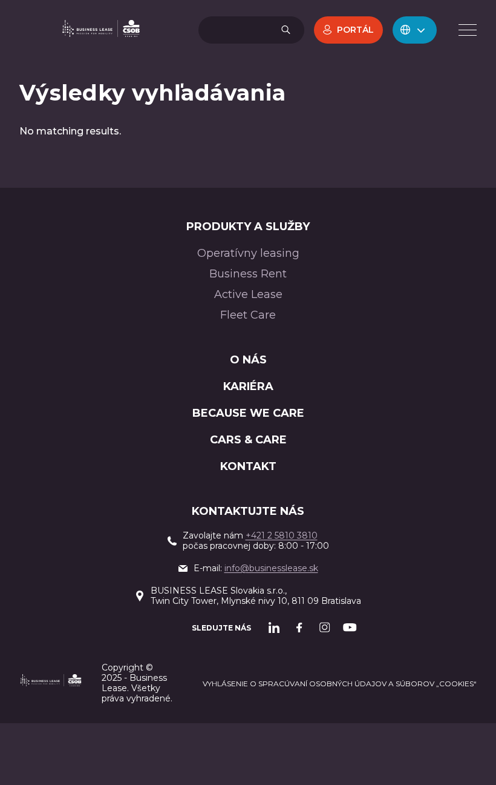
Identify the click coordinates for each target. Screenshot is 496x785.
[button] (415, 30)
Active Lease (248, 294)
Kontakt (248, 466)
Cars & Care (248, 439)
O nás (248, 359)
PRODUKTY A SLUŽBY (248, 226)
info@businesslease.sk (271, 568)
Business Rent (248, 273)
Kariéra (248, 386)
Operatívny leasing (248, 253)
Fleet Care (248, 315)
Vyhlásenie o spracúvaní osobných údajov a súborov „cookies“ (340, 683)
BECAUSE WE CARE (248, 413)
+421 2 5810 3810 (282, 535)
